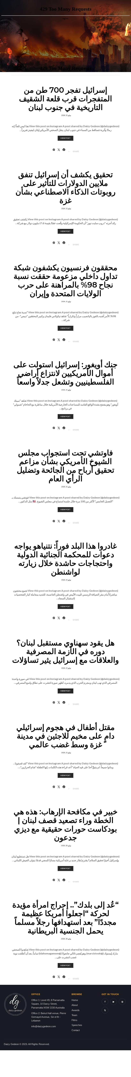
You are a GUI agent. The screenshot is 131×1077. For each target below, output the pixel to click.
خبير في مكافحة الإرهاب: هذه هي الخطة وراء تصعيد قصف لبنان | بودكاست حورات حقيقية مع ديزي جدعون (66, 824)
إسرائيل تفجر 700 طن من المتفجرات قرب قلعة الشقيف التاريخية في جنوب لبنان (65, 98)
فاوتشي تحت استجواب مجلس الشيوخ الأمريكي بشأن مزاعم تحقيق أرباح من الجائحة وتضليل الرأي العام (65, 465)
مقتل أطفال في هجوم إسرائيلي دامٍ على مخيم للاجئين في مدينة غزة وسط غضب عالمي (65, 736)
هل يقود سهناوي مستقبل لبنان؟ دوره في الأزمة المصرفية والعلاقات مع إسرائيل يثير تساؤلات (65, 651)
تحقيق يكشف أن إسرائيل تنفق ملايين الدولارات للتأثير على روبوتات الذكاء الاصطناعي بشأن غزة (65, 187)
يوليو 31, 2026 (66, 115)
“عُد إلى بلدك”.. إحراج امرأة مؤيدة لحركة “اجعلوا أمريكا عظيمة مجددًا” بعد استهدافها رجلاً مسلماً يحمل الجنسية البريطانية (65, 917)
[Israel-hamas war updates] (64, 149)
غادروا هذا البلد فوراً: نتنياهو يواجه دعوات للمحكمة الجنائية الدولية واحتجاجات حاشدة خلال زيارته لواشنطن (65, 558)
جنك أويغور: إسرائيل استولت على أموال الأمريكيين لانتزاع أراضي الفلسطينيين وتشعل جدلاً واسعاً (65, 373)
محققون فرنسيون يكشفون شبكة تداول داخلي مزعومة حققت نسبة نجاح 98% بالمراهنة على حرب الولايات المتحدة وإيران (65, 280)
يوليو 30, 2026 (66, 846)
